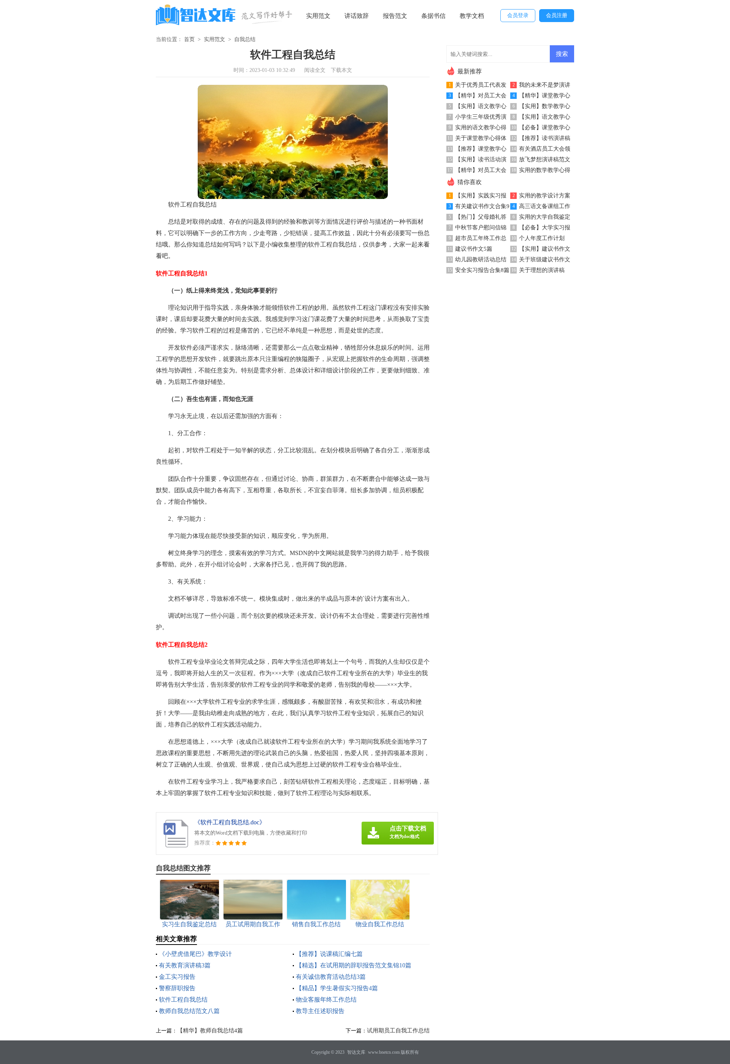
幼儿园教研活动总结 (480, 259)
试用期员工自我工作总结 (398, 1030)
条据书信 (433, 16)
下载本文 (341, 70)
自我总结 (245, 39)
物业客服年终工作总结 (326, 999)
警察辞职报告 (177, 988)
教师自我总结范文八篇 (189, 1011)
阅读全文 (314, 70)
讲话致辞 (356, 16)
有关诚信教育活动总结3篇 (331, 976)
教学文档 (472, 16)
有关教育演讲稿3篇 (185, 965)
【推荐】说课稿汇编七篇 (329, 954)
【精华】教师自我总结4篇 (210, 1030)
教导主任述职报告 (320, 1011)
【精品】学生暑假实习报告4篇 (337, 988)
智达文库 (356, 1052)
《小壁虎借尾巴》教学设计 (195, 954)
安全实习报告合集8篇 (482, 270)
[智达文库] (196, 16)
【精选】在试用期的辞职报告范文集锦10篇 (353, 965)
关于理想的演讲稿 (542, 270)
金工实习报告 (177, 976)
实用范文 (318, 16)
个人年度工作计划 (542, 238)
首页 (189, 39)
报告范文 (395, 16)
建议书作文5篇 (473, 249)
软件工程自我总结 (183, 999)
